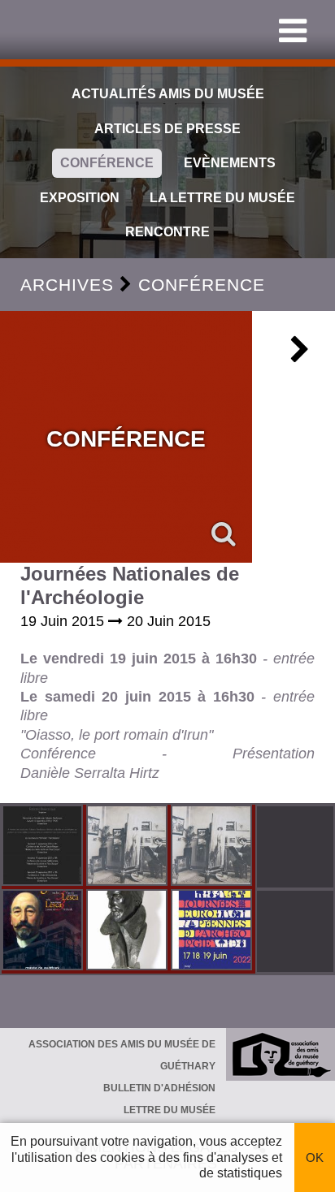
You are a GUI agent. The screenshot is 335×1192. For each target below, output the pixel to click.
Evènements (230, 163)
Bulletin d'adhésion (159, 1088)
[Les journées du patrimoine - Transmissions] (44, 847)
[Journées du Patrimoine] (44, 931)
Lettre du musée (169, 1110)
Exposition (80, 198)
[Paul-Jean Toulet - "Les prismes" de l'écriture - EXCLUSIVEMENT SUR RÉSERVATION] (128, 931)
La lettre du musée (222, 198)
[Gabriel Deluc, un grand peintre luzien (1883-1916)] (128, 847)
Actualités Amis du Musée (168, 94)
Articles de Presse (167, 129)
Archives (67, 284)
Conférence (107, 163)
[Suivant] (300, 356)
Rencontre (167, 232)
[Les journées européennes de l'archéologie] (213, 931)
